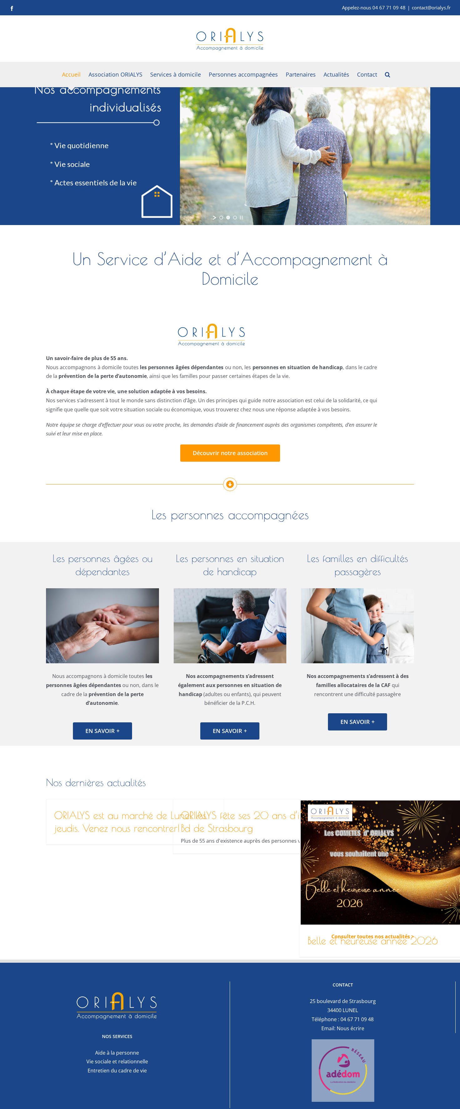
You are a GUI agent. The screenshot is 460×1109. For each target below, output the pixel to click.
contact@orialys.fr (431, 7)
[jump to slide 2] (228, 217)
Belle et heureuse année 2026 (373, 940)
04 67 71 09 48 (357, 1019)
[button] (387, 74)
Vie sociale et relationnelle (117, 1061)
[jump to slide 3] (235, 217)
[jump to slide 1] (221, 217)
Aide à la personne (117, 1052)
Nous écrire (350, 1028)
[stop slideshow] (241, 217)
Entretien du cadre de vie (117, 1070)
